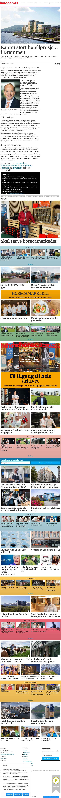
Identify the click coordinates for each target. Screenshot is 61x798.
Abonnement (30, 3)
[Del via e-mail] (59, 64)
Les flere (30, 264)
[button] (3, 255)
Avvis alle (26, 794)
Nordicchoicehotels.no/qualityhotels (16, 193)
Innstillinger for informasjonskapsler (51, 796)
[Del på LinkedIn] (57, 64)
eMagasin (57, 3)
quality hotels (55, 196)
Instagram (17, 168)
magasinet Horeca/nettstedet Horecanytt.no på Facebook (17, 165)
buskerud (15, 196)
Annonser (41, 3)
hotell (41, 196)
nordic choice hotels (31, 196)
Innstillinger (9, 794)
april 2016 (22, 196)
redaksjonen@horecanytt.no (7, 754)
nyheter (10, 196)
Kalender (25, 759)
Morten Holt (3, 758)
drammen (3, 196)
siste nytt (46, 196)
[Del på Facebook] (55, 64)
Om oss (45, 3)
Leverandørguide (27, 761)
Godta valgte (18, 794)
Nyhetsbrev (51, 3)
